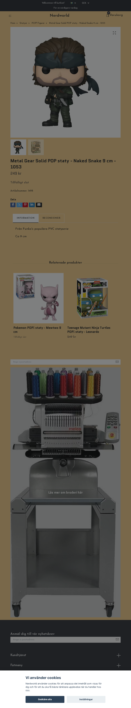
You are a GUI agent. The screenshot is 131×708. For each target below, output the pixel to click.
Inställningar (86, 699)
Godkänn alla (45, 699)
